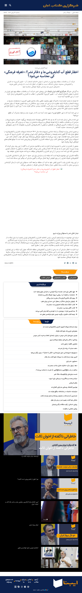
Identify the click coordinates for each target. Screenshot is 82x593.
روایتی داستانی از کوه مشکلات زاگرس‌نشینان (64, 404)
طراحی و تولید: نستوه (38, 590)
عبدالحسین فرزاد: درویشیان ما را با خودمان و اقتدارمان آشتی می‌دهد (55, 311)
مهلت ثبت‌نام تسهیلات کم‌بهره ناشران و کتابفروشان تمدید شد (60, 327)
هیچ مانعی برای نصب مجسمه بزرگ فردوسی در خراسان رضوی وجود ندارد (54, 292)
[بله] (18, 587)
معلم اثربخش (73, 383)
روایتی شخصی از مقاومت (70, 409)
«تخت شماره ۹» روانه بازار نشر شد (67, 348)
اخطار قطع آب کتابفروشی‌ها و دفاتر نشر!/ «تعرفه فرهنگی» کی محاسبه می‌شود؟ (41, 74)
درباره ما (23, 580)
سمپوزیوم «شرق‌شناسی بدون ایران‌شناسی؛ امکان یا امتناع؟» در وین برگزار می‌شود (54, 353)
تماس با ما (29, 580)
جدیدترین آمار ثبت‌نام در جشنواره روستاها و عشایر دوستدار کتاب (59, 396)
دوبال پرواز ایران (33, 525)
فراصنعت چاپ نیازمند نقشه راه (30, 456)
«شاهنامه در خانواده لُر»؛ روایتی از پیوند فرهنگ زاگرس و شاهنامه (56, 295)
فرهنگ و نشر (66, 13)
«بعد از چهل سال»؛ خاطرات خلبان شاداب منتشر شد (62, 365)
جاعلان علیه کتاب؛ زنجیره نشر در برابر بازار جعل (64, 400)
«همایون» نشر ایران (71, 361)
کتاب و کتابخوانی (59, 277)
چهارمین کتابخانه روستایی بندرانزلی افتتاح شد (64, 387)
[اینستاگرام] (21, 587)
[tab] (47, 321)
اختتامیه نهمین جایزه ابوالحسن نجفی (28, 548)
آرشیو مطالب (36, 580)
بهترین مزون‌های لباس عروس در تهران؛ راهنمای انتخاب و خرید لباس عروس (55, 335)
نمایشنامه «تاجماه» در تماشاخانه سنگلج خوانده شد (62, 391)
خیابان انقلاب (45, 277)
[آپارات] (28, 587)
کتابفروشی (72, 277)
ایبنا (60, 6)
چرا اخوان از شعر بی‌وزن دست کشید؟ (27, 479)
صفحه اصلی (75, 13)
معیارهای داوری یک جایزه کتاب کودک (66, 331)
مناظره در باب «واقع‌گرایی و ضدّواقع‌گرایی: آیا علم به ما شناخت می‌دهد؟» (56, 370)
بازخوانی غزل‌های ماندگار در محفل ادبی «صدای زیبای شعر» (58, 301)
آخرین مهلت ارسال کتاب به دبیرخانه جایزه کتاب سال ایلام (61, 357)
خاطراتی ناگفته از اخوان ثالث (69, 344)
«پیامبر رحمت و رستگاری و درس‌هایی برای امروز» (62, 378)
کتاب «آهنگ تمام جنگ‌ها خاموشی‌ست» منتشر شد (60, 304)
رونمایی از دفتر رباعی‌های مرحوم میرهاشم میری (63, 340)
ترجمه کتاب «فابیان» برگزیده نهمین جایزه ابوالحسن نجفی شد (57, 314)
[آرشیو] (15, 587)
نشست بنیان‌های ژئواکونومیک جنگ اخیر (65, 374)
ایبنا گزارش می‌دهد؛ (41, 68)
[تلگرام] (25, 587)
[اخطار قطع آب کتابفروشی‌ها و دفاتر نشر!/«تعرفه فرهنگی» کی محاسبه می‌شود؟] (41, 199)
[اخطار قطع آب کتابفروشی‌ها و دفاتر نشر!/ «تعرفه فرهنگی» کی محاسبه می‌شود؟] (41, 39)
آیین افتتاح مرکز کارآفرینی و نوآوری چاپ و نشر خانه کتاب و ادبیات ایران (21, 503)
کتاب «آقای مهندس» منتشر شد (66, 308)
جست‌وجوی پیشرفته (9, 580)
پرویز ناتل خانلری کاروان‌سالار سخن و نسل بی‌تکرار (60, 298)
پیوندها (17, 581)
